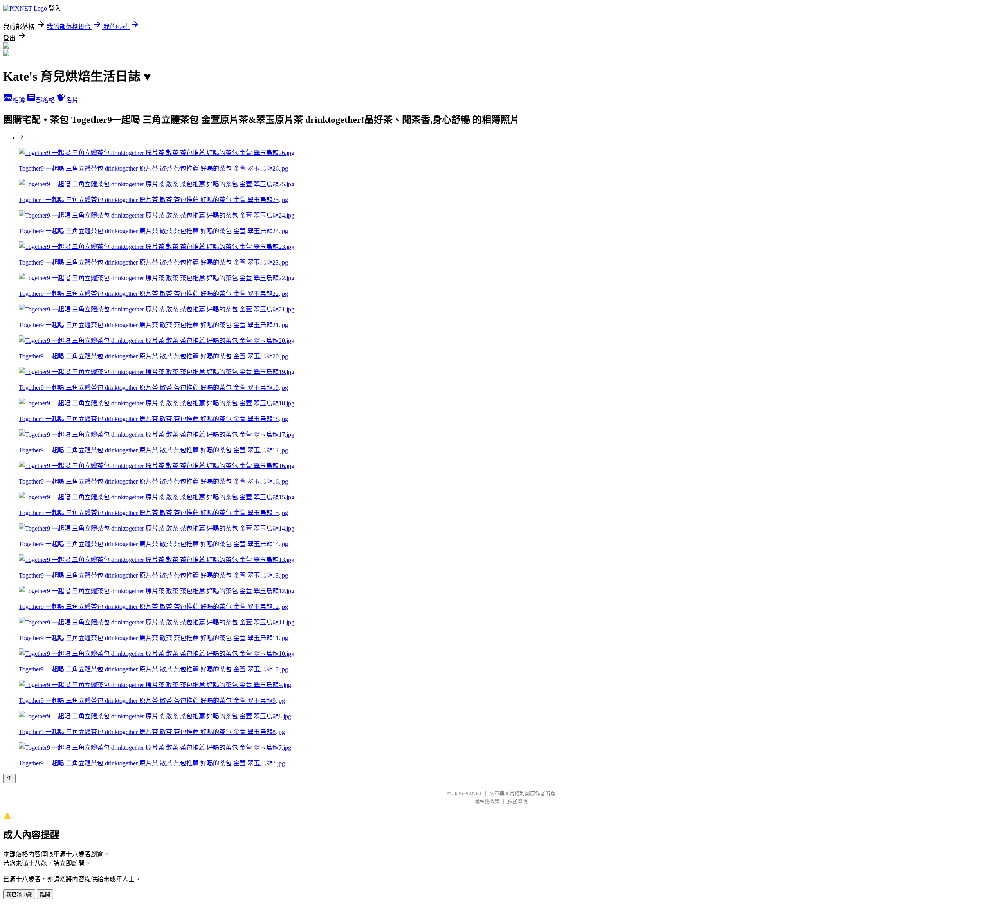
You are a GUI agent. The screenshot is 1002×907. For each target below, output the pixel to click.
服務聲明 (517, 801)
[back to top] (9, 778)
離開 (45, 895)
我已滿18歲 (19, 895)
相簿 (20, 100)
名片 (72, 100)
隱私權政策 (487, 801)
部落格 (46, 100)
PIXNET (473, 793)
